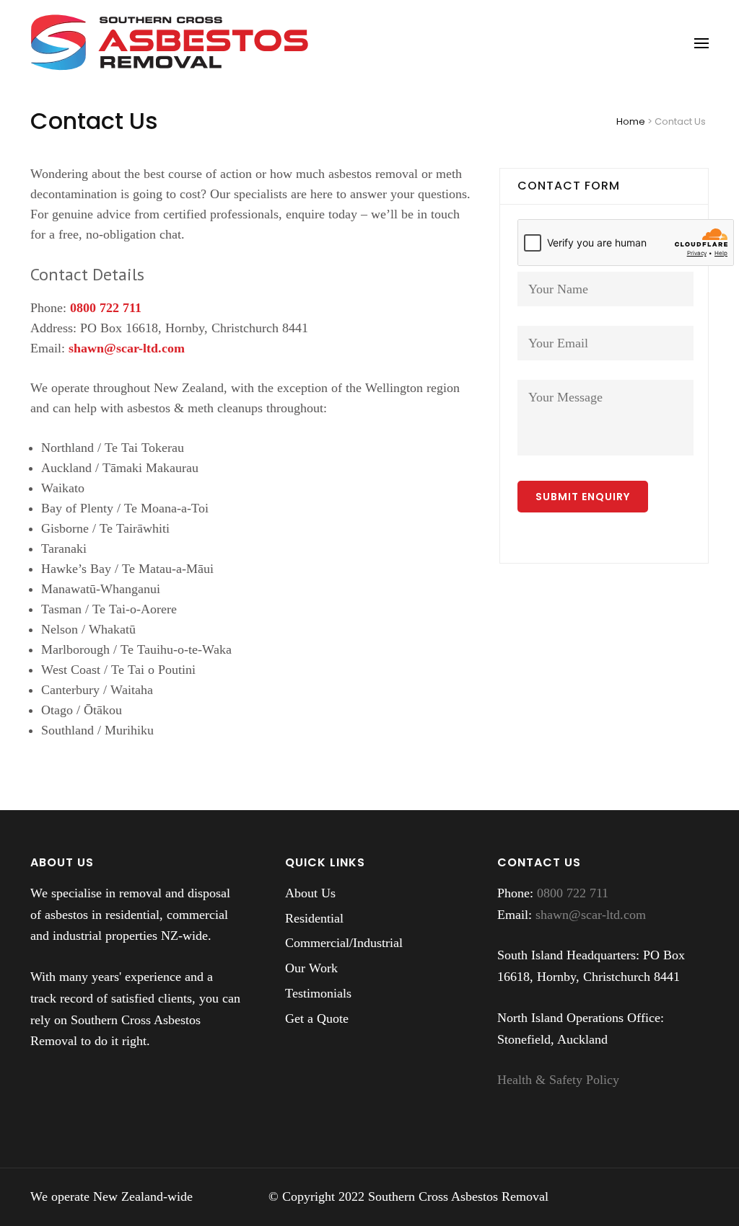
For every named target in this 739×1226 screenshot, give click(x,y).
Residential (314, 918)
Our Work (311, 968)
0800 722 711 (105, 308)
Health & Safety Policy (558, 1079)
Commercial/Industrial (344, 943)
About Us (310, 893)
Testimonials (318, 993)
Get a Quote (317, 1018)
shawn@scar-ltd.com (127, 348)
